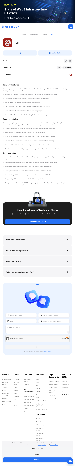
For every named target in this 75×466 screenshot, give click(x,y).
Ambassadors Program (40, 429)
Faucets (4, 398)
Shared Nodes (6, 379)
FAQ (37, 395)
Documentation (29, 396)
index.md (65, 388)
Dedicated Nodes (5, 383)
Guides (26, 409)
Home (24, 34)
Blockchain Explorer (27, 380)
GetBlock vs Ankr (41, 398)
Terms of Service (54, 381)
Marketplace (34, 34)
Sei (52, 34)
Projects (44, 34)
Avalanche (17, 403)
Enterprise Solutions (5, 394)
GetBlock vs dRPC (41, 409)
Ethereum (17, 379)
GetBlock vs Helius (41, 401)
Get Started (27, 402)
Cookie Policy (53, 388)
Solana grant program (39, 439)
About (37, 379)
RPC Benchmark (29, 399)
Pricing (4, 390)
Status (26, 412)
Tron (15, 400)
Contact (38, 388)
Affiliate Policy (53, 396)
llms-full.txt (65, 384)
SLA (3, 405)
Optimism (17, 406)
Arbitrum (16, 396)
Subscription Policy (53, 392)
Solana (16, 390)
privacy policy (42, 445)
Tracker (4, 387)
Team (37, 382)
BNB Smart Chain (17, 383)
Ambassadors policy (53, 400)
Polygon (16, 387)
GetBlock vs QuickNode (39, 405)
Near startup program (40, 434)
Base (15, 393)
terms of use (54, 445)
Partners (26, 384)
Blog (37, 385)
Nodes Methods (29, 405)
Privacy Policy (47, 351)
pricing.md (65, 391)
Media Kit (38, 422)
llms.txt (64, 381)
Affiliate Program (41, 425)
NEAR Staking (6, 402)
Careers (38, 391)
